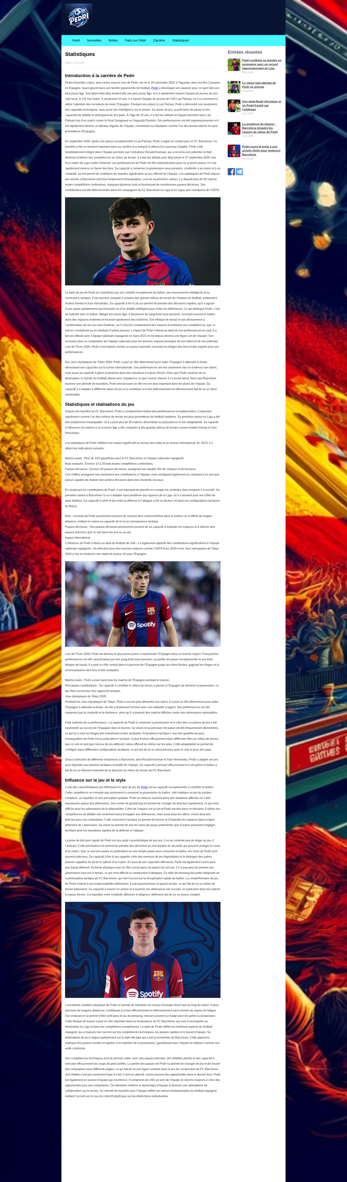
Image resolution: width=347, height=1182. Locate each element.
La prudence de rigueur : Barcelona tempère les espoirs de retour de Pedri (260, 128)
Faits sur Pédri (135, 40)
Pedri (76, 40)
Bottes (113, 40)
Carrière (159, 40)
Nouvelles (94, 40)
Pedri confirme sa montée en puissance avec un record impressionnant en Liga (261, 64)
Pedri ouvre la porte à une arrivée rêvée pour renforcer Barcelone (261, 150)
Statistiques (180, 40)
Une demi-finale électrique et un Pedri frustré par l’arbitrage (261, 105)
